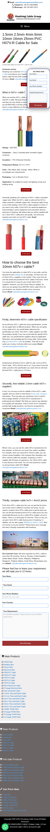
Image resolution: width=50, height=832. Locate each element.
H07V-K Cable (9, 678)
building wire (18, 275)
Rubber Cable (34, 824)
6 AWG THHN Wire (9, 800)
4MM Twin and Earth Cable (12, 773)
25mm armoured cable (32, 827)
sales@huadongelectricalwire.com (28, 2)
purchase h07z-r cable (14, 341)
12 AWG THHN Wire (10, 805)
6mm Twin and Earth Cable (14, 701)
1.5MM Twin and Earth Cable (13, 767)
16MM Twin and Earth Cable (13, 781)
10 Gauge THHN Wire (12, 714)
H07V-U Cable (9, 680)
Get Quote (26, 84)
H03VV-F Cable (10, 675)
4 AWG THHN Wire (11, 709)
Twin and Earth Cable (12, 691)
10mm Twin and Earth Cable (14, 704)
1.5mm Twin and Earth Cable (15, 693)
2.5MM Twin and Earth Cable (13, 770)
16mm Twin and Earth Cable (14, 707)
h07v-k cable (25, 72)
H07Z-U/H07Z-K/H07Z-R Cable (14, 810)
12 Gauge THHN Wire (12, 717)
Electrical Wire (9, 670)
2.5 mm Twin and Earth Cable (15, 696)
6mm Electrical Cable (12, 686)
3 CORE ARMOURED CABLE (16, 824)
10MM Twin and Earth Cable (13, 778)
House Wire (8, 667)
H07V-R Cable (9, 683)
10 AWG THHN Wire (10, 803)
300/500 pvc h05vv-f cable (33, 522)
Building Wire (9, 665)
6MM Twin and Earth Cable (12, 775)
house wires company (39, 394)
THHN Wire (8, 662)
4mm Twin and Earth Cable (14, 699)
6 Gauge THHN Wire (12, 712)
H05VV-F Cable (10, 672)
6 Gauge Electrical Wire (13, 688)
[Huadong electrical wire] (25, 17)
